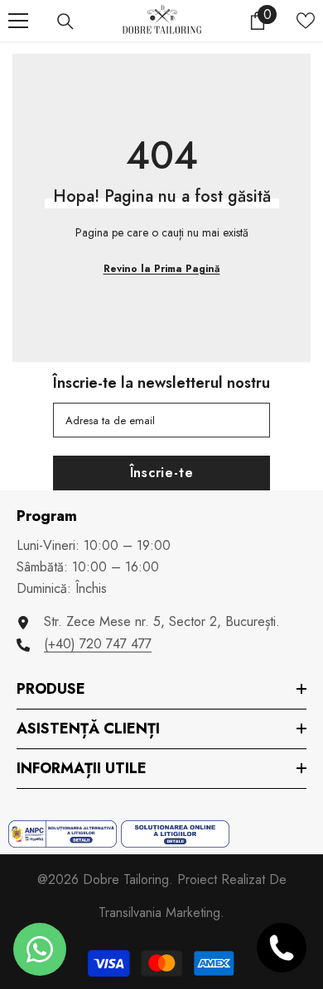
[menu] (18, 21)
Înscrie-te (162, 472)
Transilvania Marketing (159, 912)
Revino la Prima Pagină (162, 268)
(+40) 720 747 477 (98, 643)
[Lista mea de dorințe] (305, 21)
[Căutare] (65, 21)
